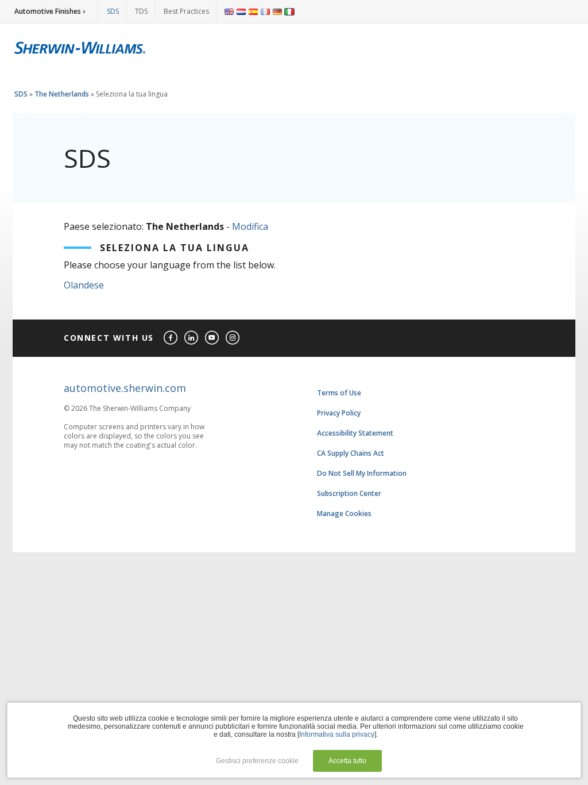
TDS (141, 11)
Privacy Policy (339, 413)
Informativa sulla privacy (336, 734)
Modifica (250, 226)
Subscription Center (349, 493)
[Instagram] (233, 338)
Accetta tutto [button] (347, 761)
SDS (113, 11)
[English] (229, 11)
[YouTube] (212, 338)
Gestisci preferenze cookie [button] (257, 761)
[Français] (265, 11)
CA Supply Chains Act (350, 453)
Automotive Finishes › (49, 11)
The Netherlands (61, 94)
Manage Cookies (344, 513)
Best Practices (186, 11)
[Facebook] (171, 338)
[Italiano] (289, 11)
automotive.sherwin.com (125, 388)
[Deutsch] (277, 11)
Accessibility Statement (355, 433)
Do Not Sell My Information (362, 473)
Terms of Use (339, 393)
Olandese (84, 285)
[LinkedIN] (191, 338)
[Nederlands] (241, 11)
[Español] (253, 11)
